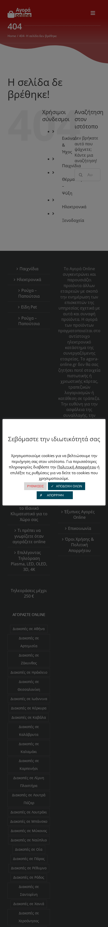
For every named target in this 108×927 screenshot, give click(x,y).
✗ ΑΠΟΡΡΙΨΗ (55, 495)
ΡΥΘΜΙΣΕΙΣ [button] (35, 486)
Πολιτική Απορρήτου (76, 466)
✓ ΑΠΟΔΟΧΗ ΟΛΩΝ (66, 486)
